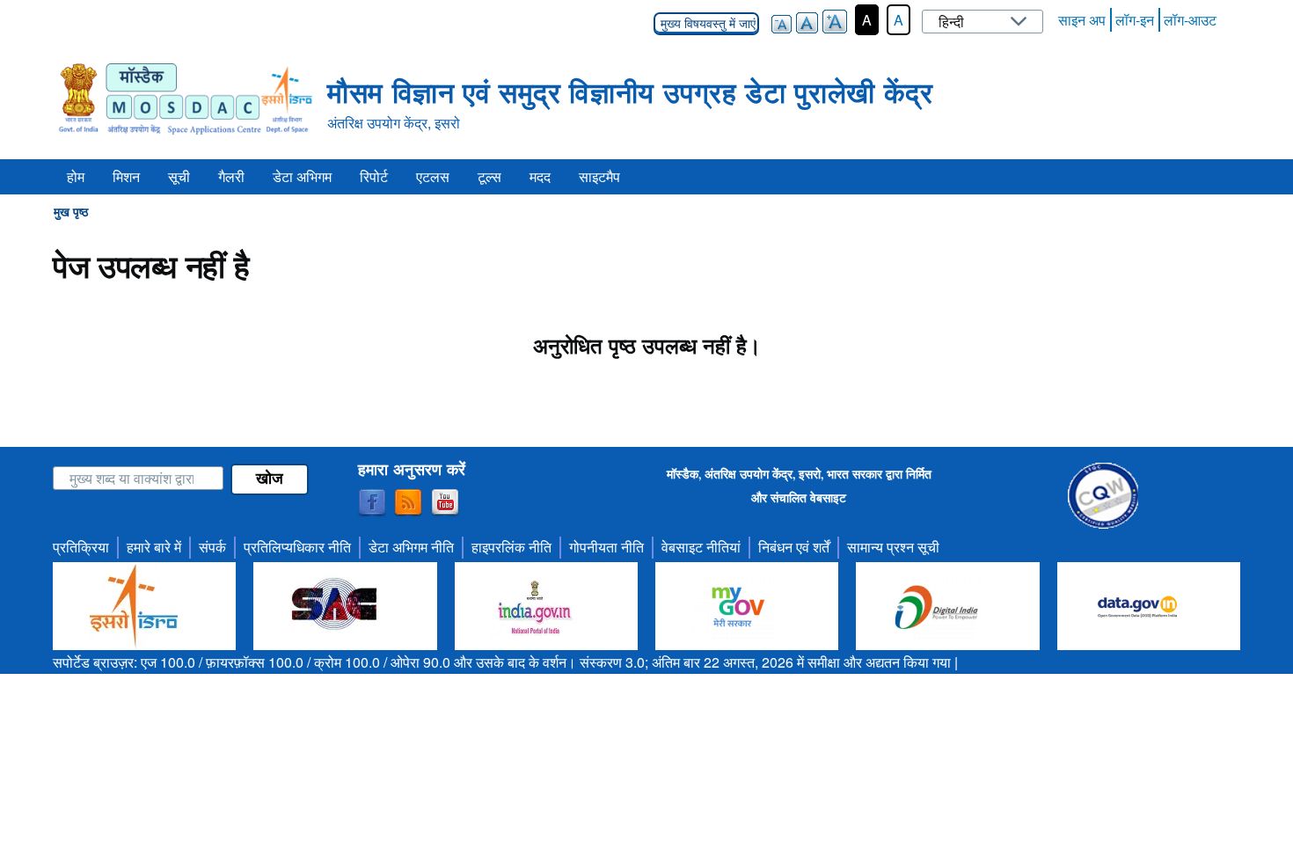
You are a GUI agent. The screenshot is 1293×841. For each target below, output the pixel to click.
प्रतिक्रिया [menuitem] (81, 547)
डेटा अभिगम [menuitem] (302, 176)
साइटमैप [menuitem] (599, 176)
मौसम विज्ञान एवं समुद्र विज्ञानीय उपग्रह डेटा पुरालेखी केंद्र (629, 91)
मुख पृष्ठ (71, 211)
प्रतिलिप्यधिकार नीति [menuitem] (297, 547)
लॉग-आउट (1190, 20)
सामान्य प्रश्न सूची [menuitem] (893, 547)
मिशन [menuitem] (126, 176)
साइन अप (1082, 20)
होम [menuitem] (75, 176)
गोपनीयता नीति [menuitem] (606, 547)
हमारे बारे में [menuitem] (154, 547)
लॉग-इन (1134, 20)
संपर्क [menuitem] (212, 547)
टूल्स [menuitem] (489, 176)
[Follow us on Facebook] (372, 503)
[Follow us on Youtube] (445, 503)
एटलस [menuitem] (432, 176)
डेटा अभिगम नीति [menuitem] (411, 547)
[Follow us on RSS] (408, 503)
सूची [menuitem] (179, 176)
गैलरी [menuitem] (231, 176)
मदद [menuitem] (540, 176)
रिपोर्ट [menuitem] (374, 176)
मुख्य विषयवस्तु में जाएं (706, 24)
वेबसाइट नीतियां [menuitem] (701, 547)
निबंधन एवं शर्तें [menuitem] (793, 547)
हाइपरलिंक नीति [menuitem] (511, 547)
